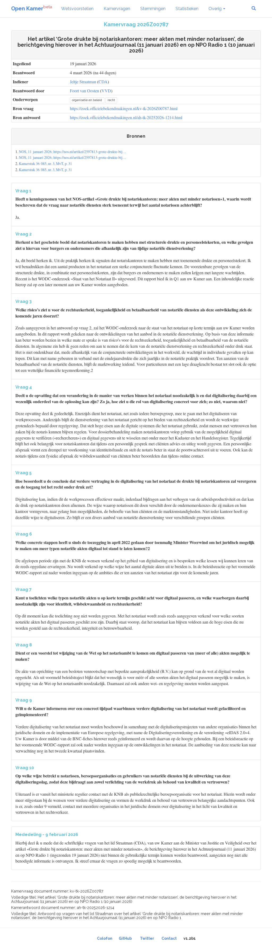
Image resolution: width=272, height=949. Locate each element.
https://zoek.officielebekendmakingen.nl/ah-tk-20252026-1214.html (126, 117)
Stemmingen (152, 8)
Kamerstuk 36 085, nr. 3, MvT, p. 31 (45, 163)
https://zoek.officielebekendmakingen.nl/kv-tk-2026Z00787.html (123, 108)
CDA (103, 81)
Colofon (104, 938)
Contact (169, 938)
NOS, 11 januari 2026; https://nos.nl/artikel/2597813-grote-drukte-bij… (72, 151)
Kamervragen (117, 8)
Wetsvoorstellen (77, 8)
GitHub (125, 938)
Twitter (147, 938)
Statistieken (187, 8)
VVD (106, 90)
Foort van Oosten (84, 90)
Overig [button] (216, 8)
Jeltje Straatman (83, 81)
